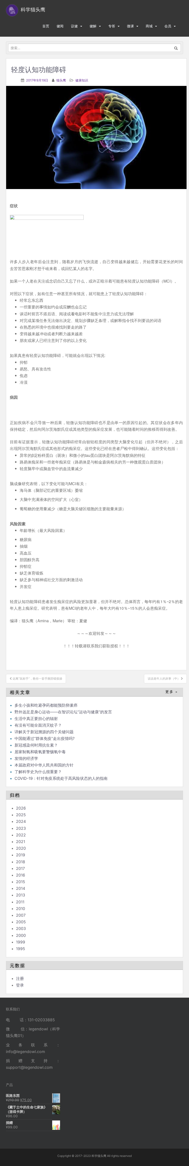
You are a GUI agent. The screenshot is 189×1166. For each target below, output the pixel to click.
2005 (21, 921)
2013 (20, 895)
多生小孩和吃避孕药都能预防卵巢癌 (46, 705)
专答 (111, 26)
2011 (20, 901)
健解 (93, 26)
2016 (20, 875)
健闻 (60, 26)
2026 (21, 808)
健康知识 (81, 80)
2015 (20, 881)
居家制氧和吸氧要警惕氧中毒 (40, 751)
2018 (20, 861)
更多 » (171, 692)
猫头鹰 (61, 80)
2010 (20, 908)
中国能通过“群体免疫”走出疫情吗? (45, 738)
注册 (20, 978)
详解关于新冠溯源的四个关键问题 (44, 731)
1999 (20, 942)
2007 (21, 915)
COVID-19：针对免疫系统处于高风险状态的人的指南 (61, 778)
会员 (167, 26)
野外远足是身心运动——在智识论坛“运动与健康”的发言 (63, 711)
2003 (21, 928)
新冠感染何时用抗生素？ (36, 745)
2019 (20, 854)
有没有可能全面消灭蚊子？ (38, 725)
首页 (45, 26)
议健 (74, 26)
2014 (20, 888)
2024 (21, 821)
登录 (20, 985)
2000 (21, 935)
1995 (20, 948)
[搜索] (176, 48)
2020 (21, 848)
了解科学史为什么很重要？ (38, 771)
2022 (21, 834)
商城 (149, 26)
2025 (21, 814)
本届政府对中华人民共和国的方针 (44, 765)
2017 (20, 868)
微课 (130, 26)
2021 (20, 841)
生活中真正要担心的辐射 (36, 718)
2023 (21, 828)
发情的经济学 (26, 758)
